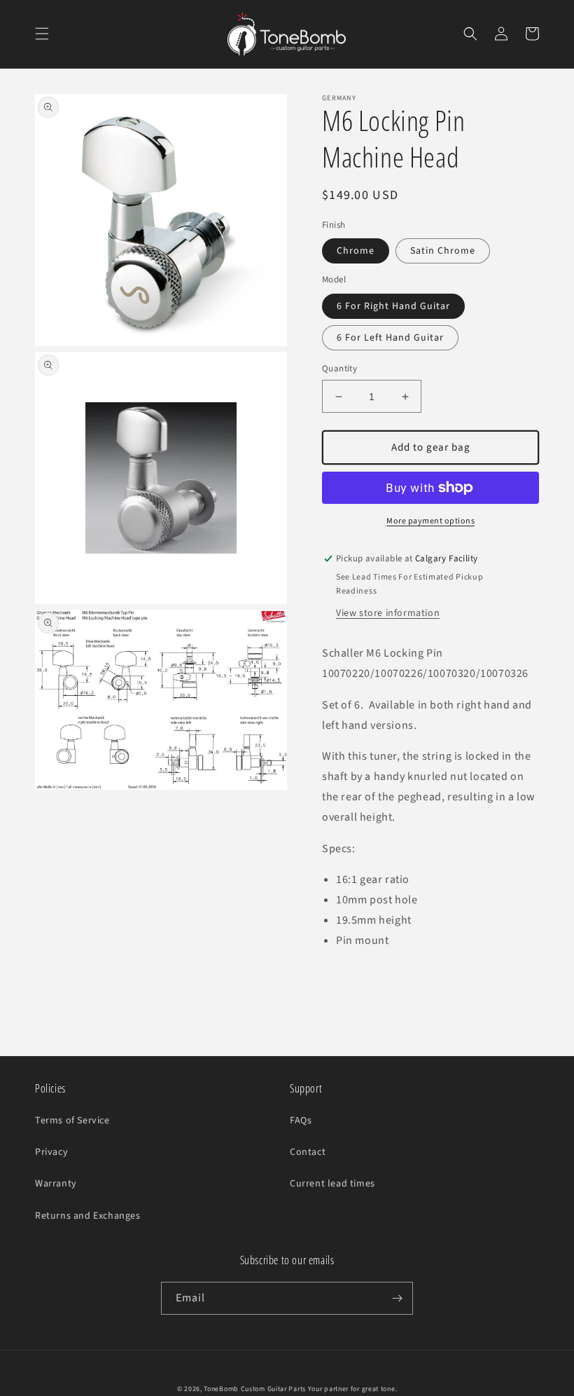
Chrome (355, 251)
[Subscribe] (397, 1298)
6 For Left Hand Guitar (390, 338)
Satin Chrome (442, 251)
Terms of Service (72, 1121)
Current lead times (332, 1184)
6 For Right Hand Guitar (393, 306)
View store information (388, 613)
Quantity (339, 368)
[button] (42, 33)
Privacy (51, 1152)
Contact (308, 1152)
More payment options (430, 521)
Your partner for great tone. (353, 1389)
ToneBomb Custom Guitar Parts (255, 1389)
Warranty (56, 1184)
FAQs (301, 1121)
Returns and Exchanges (88, 1216)
